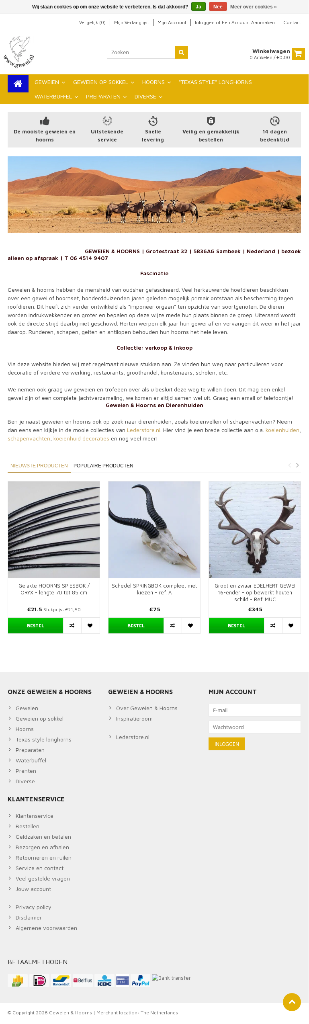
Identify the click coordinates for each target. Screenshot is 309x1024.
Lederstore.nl (143, 429)
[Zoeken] (181, 52)
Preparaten (30, 749)
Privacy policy (33, 906)
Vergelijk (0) (92, 22)
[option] (54, 561)
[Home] (18, 83)
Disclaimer (29, 917)
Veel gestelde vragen (43, 878)
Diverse (25, 781)
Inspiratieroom (134, 718)
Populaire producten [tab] (103, 466)
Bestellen (27, 826)
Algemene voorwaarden (46, 927)
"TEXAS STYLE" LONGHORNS (215, 81)
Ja (198, 7)
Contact (292, 22)
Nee (218, 7)
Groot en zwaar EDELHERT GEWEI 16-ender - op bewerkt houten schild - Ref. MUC (255, 592)
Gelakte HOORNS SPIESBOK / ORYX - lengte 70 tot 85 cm (54, 589)
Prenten (26, 770)
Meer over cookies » (253, 7)
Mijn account (172, 22)
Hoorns (25, 728)
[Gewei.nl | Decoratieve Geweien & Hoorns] (20, 51)
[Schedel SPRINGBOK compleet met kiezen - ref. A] (154, 529)
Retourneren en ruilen (44, 857)
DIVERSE (145, 96)
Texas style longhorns (44, 739)
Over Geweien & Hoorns (147, 708)
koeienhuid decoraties (81, 438)
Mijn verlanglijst (131, 22)
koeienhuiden (282, 429)
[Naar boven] (292, 1002)
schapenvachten (29, 438)
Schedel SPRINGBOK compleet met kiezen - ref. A (154, 589)
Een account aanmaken (248, 22)
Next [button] (297, 465)
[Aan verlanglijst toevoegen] (90, 625)
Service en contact (39, 867)
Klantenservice (34, 815)
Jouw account (33, 888)
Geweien (27, 708)
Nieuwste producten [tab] (39, 466)
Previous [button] (289, 465)
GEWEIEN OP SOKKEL (100, 81)
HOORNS (153, 81)
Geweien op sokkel (39, 718)
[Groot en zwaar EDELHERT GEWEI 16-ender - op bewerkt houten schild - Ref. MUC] (255, 529)
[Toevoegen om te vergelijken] (72, 625)
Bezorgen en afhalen (42, 847)
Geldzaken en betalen (43, 836)
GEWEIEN (47, 81)
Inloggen (205, 22)
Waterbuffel (31, 760)
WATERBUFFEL (53, 96)
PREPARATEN (103, 96)
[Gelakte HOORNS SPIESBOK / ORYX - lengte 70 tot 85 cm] (54, 529)
